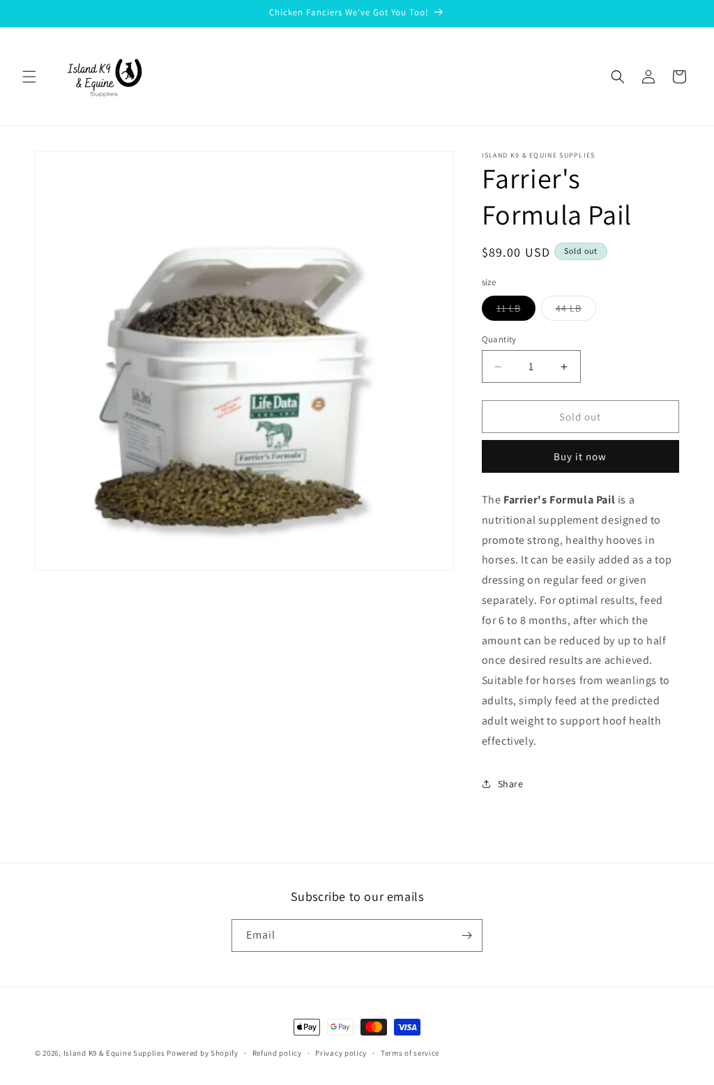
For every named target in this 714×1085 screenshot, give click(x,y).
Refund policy (277, 1053)
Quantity (499, 339)
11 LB (516, 311)
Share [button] (511, 783)
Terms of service (410, 1053)
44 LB (576, 311)
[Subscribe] (466, 935)
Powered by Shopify (202, 1053)
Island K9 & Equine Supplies (114, 1053)
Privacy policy (341, 1053)
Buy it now (580, 456)
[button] (29, 76)
